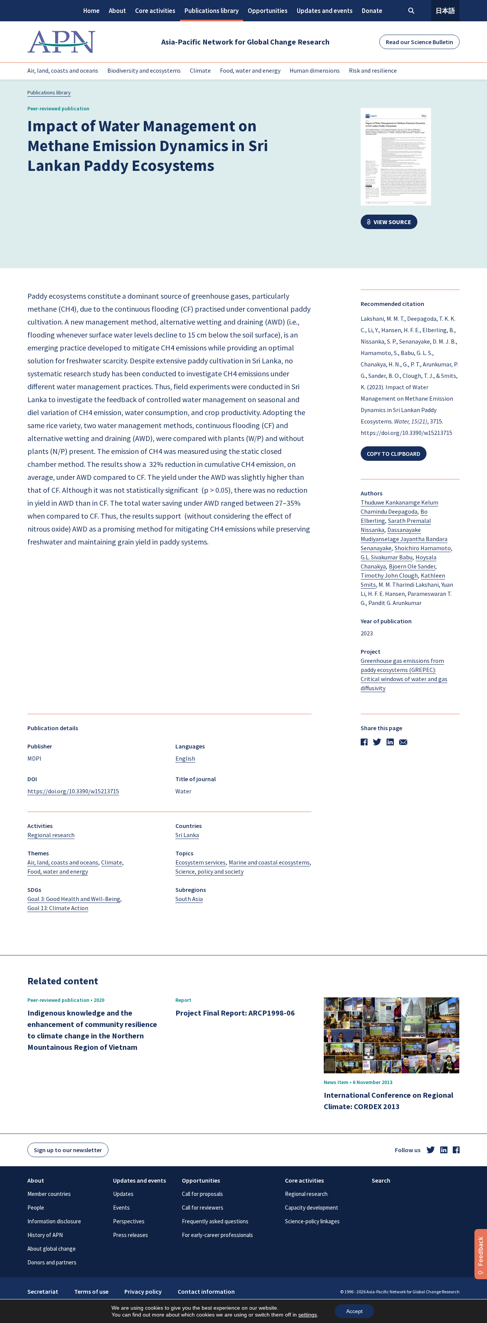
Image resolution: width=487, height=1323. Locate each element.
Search (381, 1180)
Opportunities (268, 10)
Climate (200, 70)
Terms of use (91, 1291)
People (35, 1207)
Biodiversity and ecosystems (144, 70)
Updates (123, 1193)
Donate (372, 10)
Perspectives (129, 1221)
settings (307, 1315)
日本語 (445, 10)
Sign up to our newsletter (68, 1150)
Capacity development (311, 1207)
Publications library (212, 10)
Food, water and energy (250, 70)
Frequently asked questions (215, 1221)
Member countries (49, 1193)
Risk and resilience (373, 70)
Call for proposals (202, 1193)
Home (91, 10)
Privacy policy (143, 1291)
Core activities (155, 10)
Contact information (206, 1291)
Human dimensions (315, 70)
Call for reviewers (202, 1207)
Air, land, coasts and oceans (62, 70)
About (117, 10)
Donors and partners (51, 1262)
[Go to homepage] (61, 41)
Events (121, 1207)
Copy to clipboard (393, 453)
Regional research (306, 1193)
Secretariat (42, 1291)
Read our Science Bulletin (419, 42)
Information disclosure (54, 1221)
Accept (354, 1311)
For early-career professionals (217, 1235)
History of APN (45, 1235)
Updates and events (325, 10)
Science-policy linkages (312, 1221)
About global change (51, 1248)
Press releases (130, 1235)
